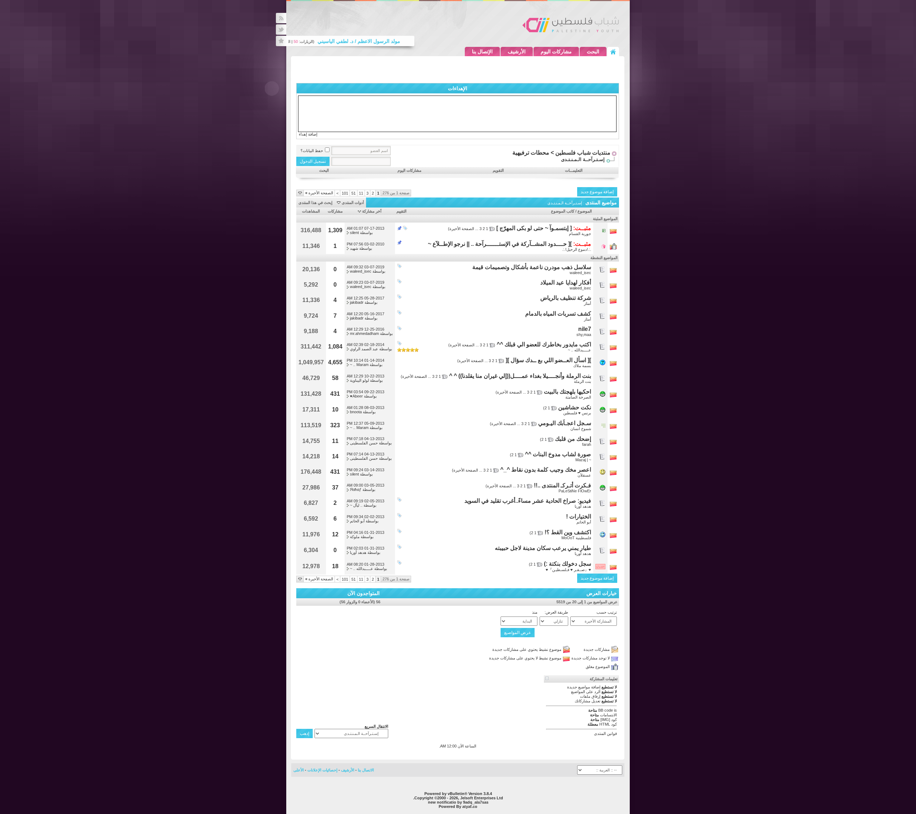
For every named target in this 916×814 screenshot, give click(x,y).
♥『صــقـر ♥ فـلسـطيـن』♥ (568, 569)
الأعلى (298, 770)
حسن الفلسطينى (364, 443)
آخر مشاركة (371, 211)
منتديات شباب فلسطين (582, 153)
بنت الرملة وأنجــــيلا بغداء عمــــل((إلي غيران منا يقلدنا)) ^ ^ (520, 376)
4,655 (335, 362)
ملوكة (355, 537)
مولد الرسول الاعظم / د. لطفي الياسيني (373, 41)
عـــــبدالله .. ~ (579, 350)
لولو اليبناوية (359, 380)
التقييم (401, 211)
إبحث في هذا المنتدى (315, 202)
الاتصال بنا (366, 770)
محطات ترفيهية (530, 153)
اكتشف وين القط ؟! (568, 532)
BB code (605, 710)
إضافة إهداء (308, 134)
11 (361, 193)
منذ (534, 612)
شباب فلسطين (570, 24)
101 (345, 193)
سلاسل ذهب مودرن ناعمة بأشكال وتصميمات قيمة (531, 267)
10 (335, 409)
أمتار (587, 303)
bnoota (356, 412)
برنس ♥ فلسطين (577, 413)
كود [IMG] (608, 719)
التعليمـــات (574, 170)
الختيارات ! (578, 516)
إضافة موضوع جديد (597, 191)
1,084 (335, 346)
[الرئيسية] (613, 51)
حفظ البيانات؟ (312, 150)
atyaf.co (469, 806)
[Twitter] (281, 29)
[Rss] (281, 18)
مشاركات (335, 211)
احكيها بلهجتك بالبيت (567, 392)
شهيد (354, 248)
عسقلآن (584, 475)
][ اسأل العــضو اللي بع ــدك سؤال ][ (548, 360)
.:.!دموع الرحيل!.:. (576, 249)
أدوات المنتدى (353, 202)
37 (335, 487)
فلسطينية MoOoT (576, 538)
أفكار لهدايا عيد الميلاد (565, 282)
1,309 (335, 230)
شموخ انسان (580, 429)
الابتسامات (608, 715)
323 (335, 425)
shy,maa (583, 334)
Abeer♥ (356, 396)
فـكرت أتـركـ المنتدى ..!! (562, 485)
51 (353, 193)
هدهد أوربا (583, 506)
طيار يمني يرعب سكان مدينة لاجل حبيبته (543, 548)
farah (586, 444)
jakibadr (357, 302)
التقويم (498, 170)
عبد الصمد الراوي (364, 349)
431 (335, 394)
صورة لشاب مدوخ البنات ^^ (558, 454)
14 (335, 456)
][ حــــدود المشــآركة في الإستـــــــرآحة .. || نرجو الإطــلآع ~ (500, 244)
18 (335, 566)
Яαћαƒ (355, 489)
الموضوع (585, 211)
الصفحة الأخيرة (319, 193)
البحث (593, 51)
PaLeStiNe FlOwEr (575, 491)
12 (335, 534)
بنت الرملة (582, 381)
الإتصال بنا (482, 51)
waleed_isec (580, 272)
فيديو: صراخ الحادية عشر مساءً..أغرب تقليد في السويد (527, 501)
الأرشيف (517, 51)
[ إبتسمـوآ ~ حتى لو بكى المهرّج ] (534, 228)
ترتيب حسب (606, 612)
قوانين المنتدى (605, 733)
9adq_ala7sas (475, 802)
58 (335, 378)
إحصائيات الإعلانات (322, 770)
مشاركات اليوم (556, 51)
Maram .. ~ (359, 364)
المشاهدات (311, 211)
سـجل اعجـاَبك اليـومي (564, 423)
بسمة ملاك (582, 366)
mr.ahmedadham (364, 333)
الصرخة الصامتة (578, 397)
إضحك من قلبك (573, 439)
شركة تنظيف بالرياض (565, 298)
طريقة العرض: (556, 612)
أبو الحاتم (583, 522)
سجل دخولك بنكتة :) (567, 564)
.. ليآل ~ (356, 505)
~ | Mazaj (583, 460)
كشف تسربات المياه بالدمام (558, 314)
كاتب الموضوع (562, 211)
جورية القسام (580, 233)
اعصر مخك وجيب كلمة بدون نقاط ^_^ (545, 470)
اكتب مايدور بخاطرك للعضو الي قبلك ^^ (544, 344)
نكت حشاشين (574, 407)
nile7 (584, 329)
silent (354, 232)
